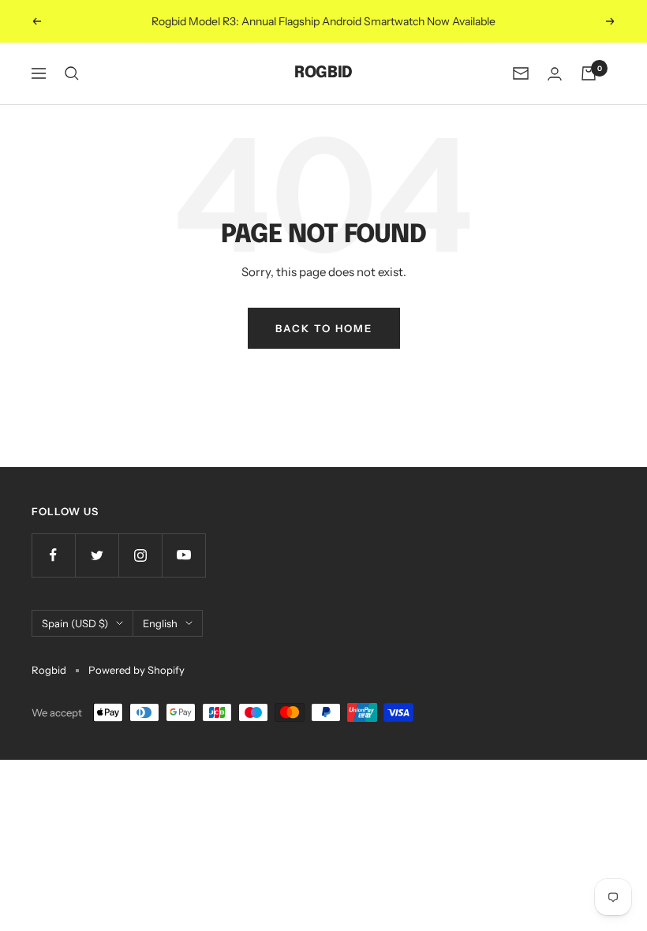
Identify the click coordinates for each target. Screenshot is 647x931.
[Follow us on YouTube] (183, 555)
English (160, 623)
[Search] (72, 73)
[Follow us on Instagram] (140, 555)
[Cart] (589, 73)
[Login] (555, 73)
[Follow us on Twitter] (96, 555)
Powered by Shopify (136, 670)
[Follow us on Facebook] (53, 555)
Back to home (323, 328)
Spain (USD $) (75, 623)
